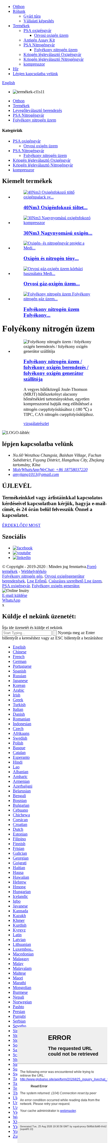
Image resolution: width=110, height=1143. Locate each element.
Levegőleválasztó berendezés (37, 110)
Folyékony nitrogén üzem (55, 49)
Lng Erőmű (36, 581)
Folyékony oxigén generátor (55, 585)
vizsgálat (30, 423)
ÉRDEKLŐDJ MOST (21, 525)
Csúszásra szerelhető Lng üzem (75, 581)
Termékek (21, 25)
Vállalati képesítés (38, 21)
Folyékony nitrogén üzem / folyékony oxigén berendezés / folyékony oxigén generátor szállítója (55, 370)
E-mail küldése (14, 595)
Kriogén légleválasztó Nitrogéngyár (53, 59)
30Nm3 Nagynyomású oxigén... (57, 233)
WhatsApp (11, 600)
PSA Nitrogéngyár (39, 45)
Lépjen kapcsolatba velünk (35, 73)
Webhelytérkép (33, 571)
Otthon (19, 6)
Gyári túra (32, 16)
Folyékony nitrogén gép (22, 576)
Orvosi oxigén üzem (51, 35)
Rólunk (19, 11)
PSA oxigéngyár (37, 30)
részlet (43, 423)
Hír (15, 69)
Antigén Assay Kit (39, 40)
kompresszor (34, 64)
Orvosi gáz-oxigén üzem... (51, 283)
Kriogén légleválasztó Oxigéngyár (52, 54)
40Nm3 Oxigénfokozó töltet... (55, 207)
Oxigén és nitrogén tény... (51, 258)
